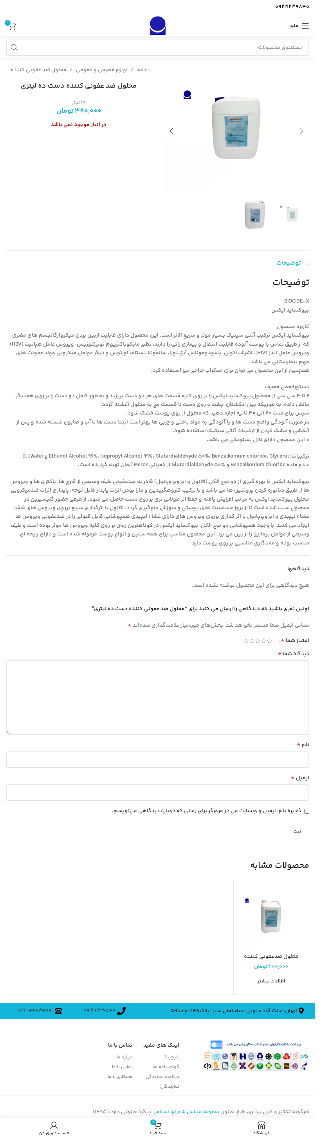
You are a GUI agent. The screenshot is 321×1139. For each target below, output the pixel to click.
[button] (301, 130)
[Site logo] (157, 26)
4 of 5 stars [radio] (252, 637)
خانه (142, 70)
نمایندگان (169, 1083)
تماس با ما (122, 1064)
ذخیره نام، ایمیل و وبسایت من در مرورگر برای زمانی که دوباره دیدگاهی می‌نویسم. (206, 808)
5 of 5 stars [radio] (246, 637)
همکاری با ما (120, 1074)
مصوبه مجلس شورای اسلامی (185, 1109)
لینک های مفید (161, 1042)
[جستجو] (14, 48)
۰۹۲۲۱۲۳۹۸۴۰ (100, 1008)
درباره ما (124, 1054)
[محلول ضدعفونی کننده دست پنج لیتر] (271, 914)
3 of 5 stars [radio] (258, 637)
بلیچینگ (170, 1054)
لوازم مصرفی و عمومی (102, 70)
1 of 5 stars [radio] (269, 637)
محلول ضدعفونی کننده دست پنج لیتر (271, 957)
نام (303, 741)
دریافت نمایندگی (162, 1074)
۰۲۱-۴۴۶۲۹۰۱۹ (36, 1008)
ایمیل (300, 775)
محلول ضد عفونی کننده (39, 70)
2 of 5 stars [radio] (264, 637)
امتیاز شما (295, 637)
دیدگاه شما (293, 651)
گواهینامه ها (166, 1064)
